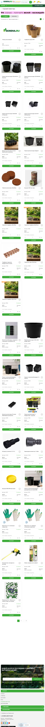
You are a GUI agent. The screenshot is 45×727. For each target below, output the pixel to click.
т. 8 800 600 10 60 (7, 716)
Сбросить (14, 16)
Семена (2, 693)
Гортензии (3, 697)
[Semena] (7, 2)
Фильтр (6, 16)
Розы (2, 699)
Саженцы (3, 695)
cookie (21, 725)
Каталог (3, 5)
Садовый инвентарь (5, 701)
